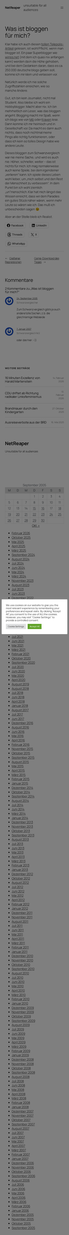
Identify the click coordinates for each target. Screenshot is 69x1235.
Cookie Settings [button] (16, 626)
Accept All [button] (35, 626)
